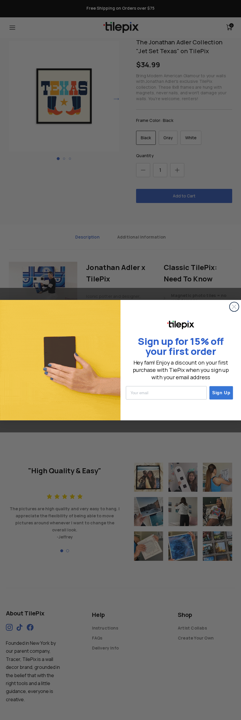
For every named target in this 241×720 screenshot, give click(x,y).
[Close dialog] (234, 306)
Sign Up (221, 392)
